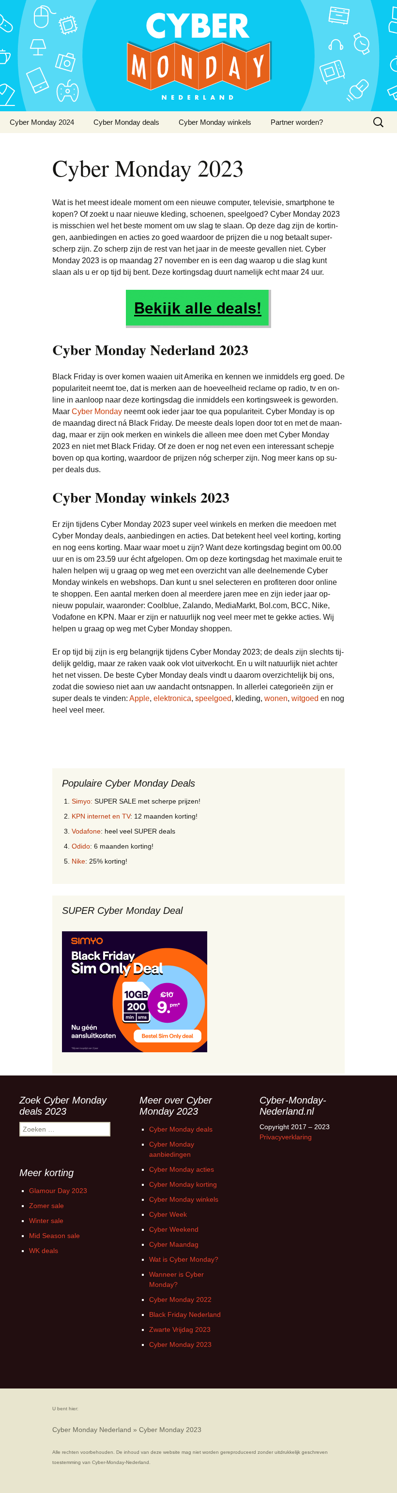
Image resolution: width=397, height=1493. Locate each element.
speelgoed (213, 698)
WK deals (43, 1250)
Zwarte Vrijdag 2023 (180, 1329)
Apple (139, 698)
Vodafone (86, 831)
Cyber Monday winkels (215, 122)
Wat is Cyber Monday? (183, 1259)
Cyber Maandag (173, 1244)
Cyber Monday (97, 411)
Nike (78, 861)
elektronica (172, 698)
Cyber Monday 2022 (180, 1299)
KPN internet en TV (101, 816)
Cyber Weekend (173, 1229)
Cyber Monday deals (126, 122)
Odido (81, 846)
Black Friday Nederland (185, 1314)
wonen (276, 698)
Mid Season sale (54, 1235)
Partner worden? (297, 122)
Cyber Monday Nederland (91, 1429)
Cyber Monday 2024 (42, 122)
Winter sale (46, 1220)
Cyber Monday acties (181, 1169)
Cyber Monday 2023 (180, 1344)
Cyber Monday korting (183, 1184)
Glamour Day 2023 (58, 1190)
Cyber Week (168, 1214)
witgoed (305, 698)
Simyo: (82, 801)
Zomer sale (46, 1205)
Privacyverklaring (286, 1137)
